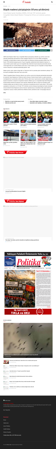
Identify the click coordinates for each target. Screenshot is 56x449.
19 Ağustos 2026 (24, 127)
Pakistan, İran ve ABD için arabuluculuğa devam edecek (22, 386)
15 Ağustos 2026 (41, 127)
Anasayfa (5, 6)
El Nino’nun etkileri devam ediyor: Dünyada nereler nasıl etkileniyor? (24, 365)
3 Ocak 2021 (5, 19)
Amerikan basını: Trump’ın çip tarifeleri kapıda (20, 371)
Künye (4, 419)
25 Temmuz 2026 (41, 145)
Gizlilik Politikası (6, 429)
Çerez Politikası (6, 426)
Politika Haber (9, 444)
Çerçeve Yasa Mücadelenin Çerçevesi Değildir (15, 191)
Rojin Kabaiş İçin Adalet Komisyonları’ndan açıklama (21, 376)
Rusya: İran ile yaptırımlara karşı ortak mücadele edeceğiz (22, 381)
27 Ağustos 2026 (8, 356)
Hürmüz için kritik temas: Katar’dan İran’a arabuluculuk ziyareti (23, 360)
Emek (9, 6)
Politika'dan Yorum (9, 189)
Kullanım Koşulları (7, 432)
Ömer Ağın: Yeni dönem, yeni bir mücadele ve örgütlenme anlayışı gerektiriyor (22, 240)
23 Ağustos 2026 (7, 127)
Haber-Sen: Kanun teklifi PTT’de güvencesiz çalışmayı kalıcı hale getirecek (27, 144)
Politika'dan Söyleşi (9, 238)
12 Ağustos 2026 (9, 241)
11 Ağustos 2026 (7, 145)
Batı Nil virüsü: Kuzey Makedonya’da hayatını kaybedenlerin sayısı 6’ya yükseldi (21, 354)
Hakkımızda (5, 423)
